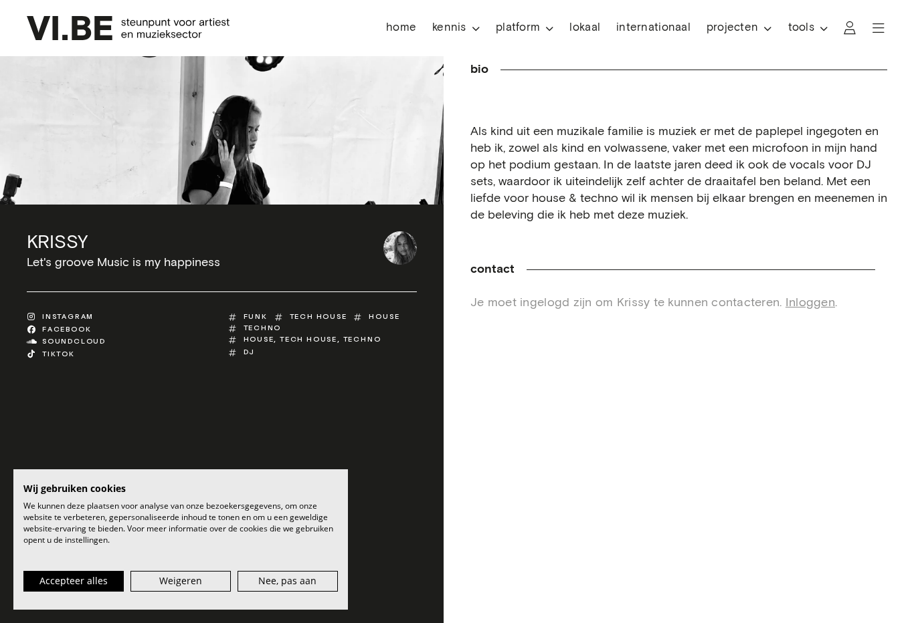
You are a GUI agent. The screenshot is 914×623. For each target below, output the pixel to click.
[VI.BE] (128, 28)
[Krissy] (400, 248)
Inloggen (810, 303)
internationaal (653, 27)
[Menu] (878, 28)
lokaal (584, 27)
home (401, 27)
